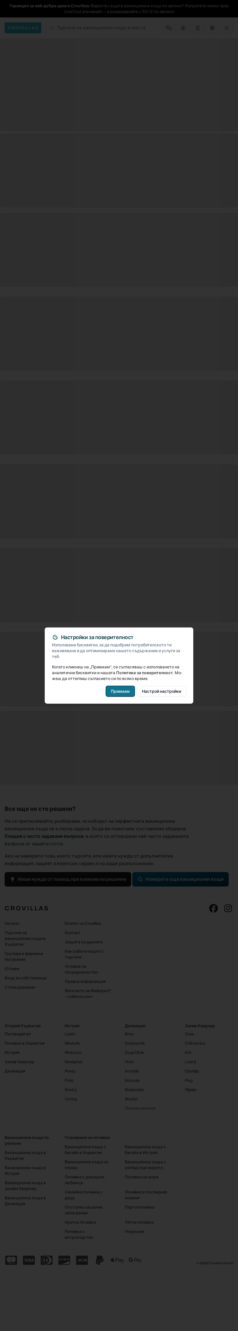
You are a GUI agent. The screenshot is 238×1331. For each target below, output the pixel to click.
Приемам (120, 690)
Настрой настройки (161, 690)
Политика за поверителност (144, 672)
